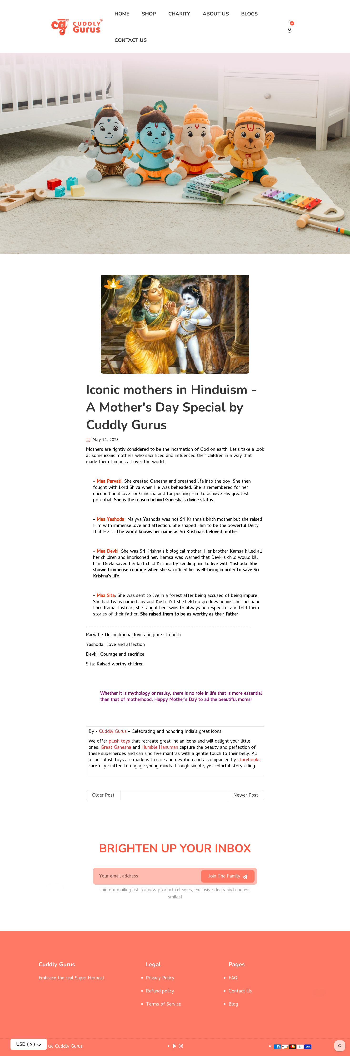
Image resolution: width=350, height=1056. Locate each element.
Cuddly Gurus (113, 732)
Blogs (249, 14)
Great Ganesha (116, 748)
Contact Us (131, 40)
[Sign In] (289, 31)
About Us (216, 14)
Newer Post (245, 796)
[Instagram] (181, 1047)
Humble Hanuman (159, 748)
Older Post (103, 796)
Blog (233, 1005)
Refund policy (160, 992)
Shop (149, 14)
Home (122, 14)
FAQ (233, 978)
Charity (179, 14)
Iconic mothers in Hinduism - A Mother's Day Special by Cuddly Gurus (171, 407)
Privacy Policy (160, 978)
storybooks (248, 760)
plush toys (119, 742)
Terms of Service (163, 1005)
